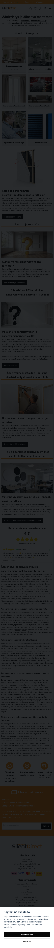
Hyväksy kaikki (27, 934)
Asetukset (27, 941)
